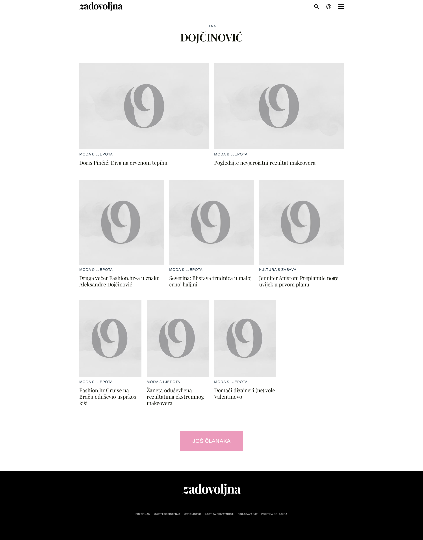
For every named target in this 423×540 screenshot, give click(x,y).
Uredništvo (192, 514)
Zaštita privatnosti (219, 514)
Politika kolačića (274, 514)
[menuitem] (328, 6)
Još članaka (211, 441)
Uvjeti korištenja (167, 514)
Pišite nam (142, 514)
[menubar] (329, 6)
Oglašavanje (248, 514)
